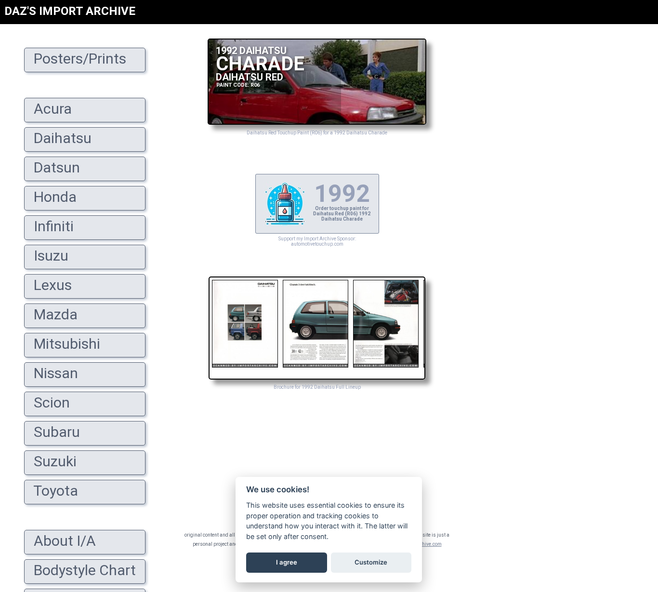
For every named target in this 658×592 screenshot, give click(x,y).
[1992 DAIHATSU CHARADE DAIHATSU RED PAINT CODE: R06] (317, 122)
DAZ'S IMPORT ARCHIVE (69, 11)
